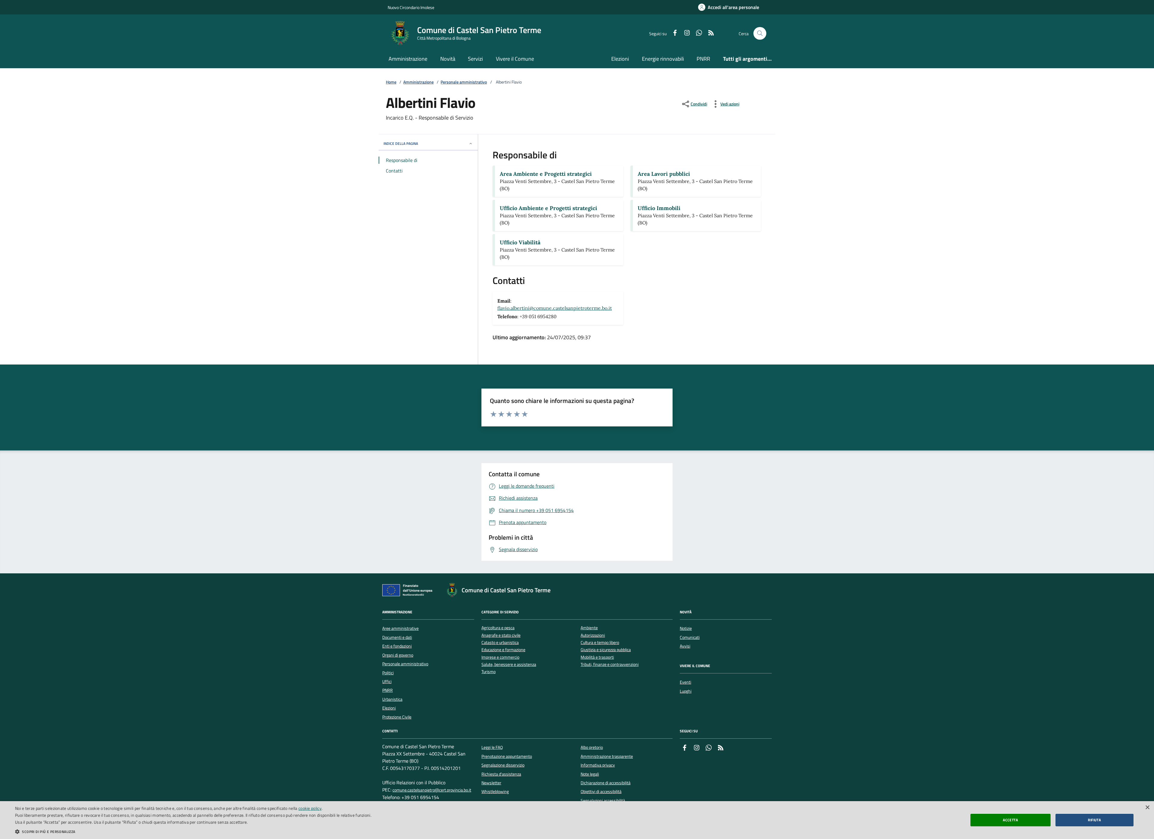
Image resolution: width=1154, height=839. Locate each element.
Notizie (686, 628)
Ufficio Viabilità (520, 242)
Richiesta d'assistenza (501, 774)
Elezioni (620, 59)
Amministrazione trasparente (607, 756)
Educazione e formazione (503, 650)
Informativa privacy (598, 765)
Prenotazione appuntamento (506, 756)
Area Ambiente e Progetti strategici (546, 173)
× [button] (1147, 807)
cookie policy (310, 808)
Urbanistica (392, 699)
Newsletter (491, 783)
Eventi (685, 682)
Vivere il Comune (515, 59)
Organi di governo (397, 655)
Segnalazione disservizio (502, 765)
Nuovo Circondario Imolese (411, 7)
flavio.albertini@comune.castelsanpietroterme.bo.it (554, 308)
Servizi (475, 59)
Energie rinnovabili (663, 59)
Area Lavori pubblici (664, 173)
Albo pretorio (592, 747)
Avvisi (685, 646)
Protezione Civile (396, 717)
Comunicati (690, 637)
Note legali (590, 774)
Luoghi (685, 691)
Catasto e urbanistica (500, 642)
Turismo (488, 672)
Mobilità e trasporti (597, 657)
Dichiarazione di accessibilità (605, 783)
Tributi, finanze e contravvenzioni (610, 664)
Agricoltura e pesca (497, 628)
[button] (193, 831)
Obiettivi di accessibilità (601, 791)
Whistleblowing (495, 791)
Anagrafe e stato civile (501, 635)
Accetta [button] (1010, 820)
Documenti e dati (397, 637)
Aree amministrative (400, 628)
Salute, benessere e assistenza (508, 664)
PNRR (703, 59)
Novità (447, 59)
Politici (388, 673)
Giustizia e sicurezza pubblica (606, 650)
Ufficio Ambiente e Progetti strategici (548, 208)
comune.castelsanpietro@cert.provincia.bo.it (431, 790)
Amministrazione (408, 59)
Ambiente (589, 628)
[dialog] (577, 820)
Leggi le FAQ (492, 747)
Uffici (387, 681)
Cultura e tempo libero (600, 642)
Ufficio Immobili (659, 208)
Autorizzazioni (593, 635)
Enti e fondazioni (397, 646)
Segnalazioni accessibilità (603, 800)
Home (391, 82)
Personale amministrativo (464, 82)
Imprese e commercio (500, 657)
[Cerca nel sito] (759, 33)
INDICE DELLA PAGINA (400, 143)
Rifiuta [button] (1094, 820)
